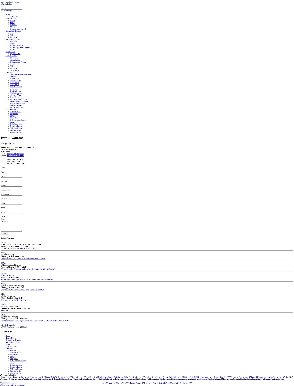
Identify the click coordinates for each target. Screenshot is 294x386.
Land (3, 203)
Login (12, 116)
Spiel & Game (15, 54)
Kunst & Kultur (15, 97)
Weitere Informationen (8, 385)
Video (12, 23)
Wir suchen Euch (16, 132)
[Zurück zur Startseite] (6, 4)
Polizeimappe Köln (17, 45)
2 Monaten (14, 89)
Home (8, 14)
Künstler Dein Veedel (18, 29)
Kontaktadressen (16, 126)
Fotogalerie (14, 118)
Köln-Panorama (16, 124)
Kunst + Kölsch (6, 310)
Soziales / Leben (11, 56)
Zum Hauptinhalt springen (10, 2)
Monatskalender (16, 105)
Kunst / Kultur (11, 19)
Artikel (12, 21)
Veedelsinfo (14, 70)
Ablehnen (12, 383)
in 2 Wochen (14, 83)
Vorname (4, 181)
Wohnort (4, 199)
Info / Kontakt (11, 110)
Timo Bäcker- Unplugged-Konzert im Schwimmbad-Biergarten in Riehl (27, 279)
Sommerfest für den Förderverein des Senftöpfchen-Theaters (23, 259)
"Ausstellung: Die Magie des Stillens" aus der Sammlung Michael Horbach (28, 269)
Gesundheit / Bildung (13, 31)
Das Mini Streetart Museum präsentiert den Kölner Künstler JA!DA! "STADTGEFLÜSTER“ (35, 321)
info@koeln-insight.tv (15, 154)
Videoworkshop (16, 128)
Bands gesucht (15, 130)
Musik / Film (10, 52)
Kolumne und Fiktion (18, 62)
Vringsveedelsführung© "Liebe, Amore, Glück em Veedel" (22, 290)
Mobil (3, 212)
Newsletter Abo (15, 112)
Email (4, 217)
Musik (12, 27)
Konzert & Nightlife (17, 103)
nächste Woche (15, 81)
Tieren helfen (15, 60)
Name (4, 176)
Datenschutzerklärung (18, 120)
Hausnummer (6, 190)
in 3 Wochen (14, 85)
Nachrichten (14, 16)
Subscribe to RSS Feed (18, 327)
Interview (13, 25)
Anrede (3, 172)
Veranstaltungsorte (16, 107)
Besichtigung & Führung (19, 101)
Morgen (13, 76)
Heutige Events (15, 91)
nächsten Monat (16, 87)
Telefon (3, 208)
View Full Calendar (8, 325)
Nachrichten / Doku (13, 39)
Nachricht (5, 221)
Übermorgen (14, 78)
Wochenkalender (16, 93)
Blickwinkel (14, 58)
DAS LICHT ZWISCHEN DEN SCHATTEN (18, 248)
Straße (3, 185)
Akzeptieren (4, 383)
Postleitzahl (5, 194)
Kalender (9, 72)
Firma (3, 168)
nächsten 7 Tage (16, 95)
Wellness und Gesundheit (19, 99)
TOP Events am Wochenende (20, 74)
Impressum (14, 114)
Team (12, 122)
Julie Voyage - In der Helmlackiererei (14, 300)
